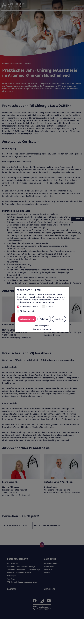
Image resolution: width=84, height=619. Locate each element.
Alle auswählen (27, 318)
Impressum (37, 329)
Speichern (59, 318)
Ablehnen (44, 318)
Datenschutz (46, 329)
